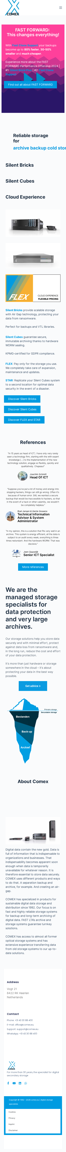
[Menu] (60, 7)
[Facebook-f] (8, 1083)
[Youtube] (14, 1083)
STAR (9, 380)
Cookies (12, 1112)
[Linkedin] (20, 1083)
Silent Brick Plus (21, 70)
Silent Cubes (14, 337)
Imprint (11, 1124)
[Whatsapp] (25, 1083)
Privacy (12, 1118)
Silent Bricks (14, 310)
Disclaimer (13, 1130)
